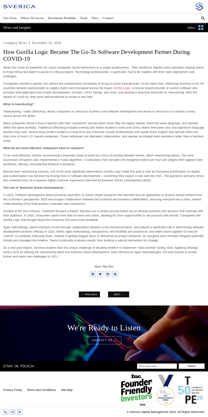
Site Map (67, 390)
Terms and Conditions (41, 390)
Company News (15, 43)
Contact (108, 18)
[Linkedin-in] (19, 412)
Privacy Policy (12, 390)
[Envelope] (12, 412)
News (95, 18)
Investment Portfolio (62, 18)
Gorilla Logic (122, 88)
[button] (201, 18)
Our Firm (10, 18)
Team (83, 18)
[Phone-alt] (5, 412)
